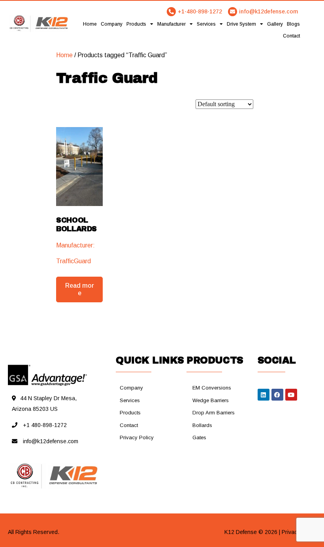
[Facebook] (277, 395)
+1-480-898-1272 (200, 11)
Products (136, 24)
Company (111, 24)
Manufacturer (171, 24)
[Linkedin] (263, 395)
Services (206, 24)
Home (90, 24)
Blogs (293, 24)
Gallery (275, 24)
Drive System (241, 24)
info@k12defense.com (268, 11)
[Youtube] (291, 395)
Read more (79, 289)
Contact (291, 36)
